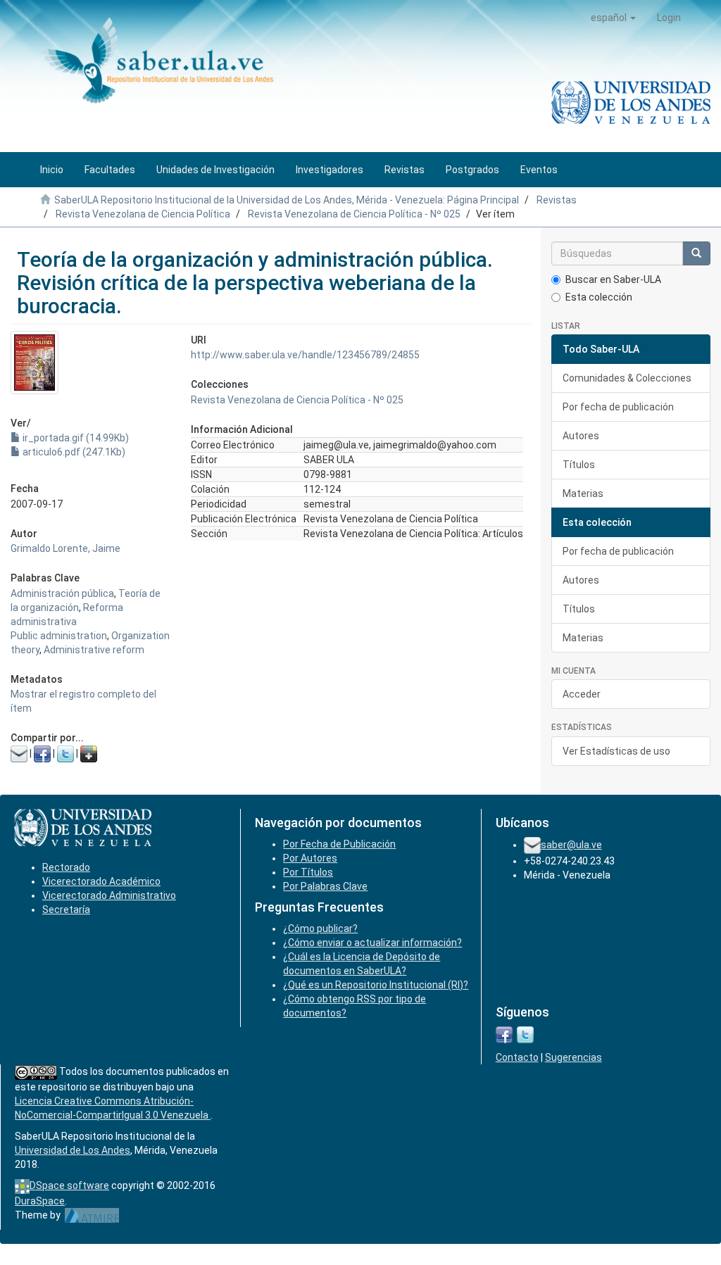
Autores (581, 435)
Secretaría (66, 909)
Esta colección (598, 297)
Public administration (59, 635)
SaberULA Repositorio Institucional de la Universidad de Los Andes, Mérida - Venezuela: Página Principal (286, 200)
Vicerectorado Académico (101, 881)
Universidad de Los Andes (72, 1150)
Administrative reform (94, 649)
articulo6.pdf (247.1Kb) (72, 452)
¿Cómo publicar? (320, 928)
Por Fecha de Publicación (339, 844)
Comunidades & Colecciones (627, 378)
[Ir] (696, 253)
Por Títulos (308, 872)
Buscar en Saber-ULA (613, 279)
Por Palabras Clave (325, 886)
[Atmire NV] (92, 1215)
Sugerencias (573, 1057)
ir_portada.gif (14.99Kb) (74, 437)
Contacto (517, 1057)
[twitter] (525, 1034)
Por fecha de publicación (618, 407)
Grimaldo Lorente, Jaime (65, 548)
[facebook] (504, 1034)
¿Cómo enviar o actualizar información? (372, 942)
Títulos (579, 464)
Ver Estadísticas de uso (616, 751)
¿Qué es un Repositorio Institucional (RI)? (375, 984)
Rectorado (66, 867)
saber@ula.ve (571, 844)
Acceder (582, 694)
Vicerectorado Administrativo (109, 895)
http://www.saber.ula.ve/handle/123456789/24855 (305, 354)
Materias (583, 493)
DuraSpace (40, 1201)
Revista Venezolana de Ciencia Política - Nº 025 (354, 214)
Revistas (557, 200)
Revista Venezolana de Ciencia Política (143, 214)
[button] (613, 17)
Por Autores (310, 858)
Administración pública (62, 593)
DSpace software (69, 1185)
